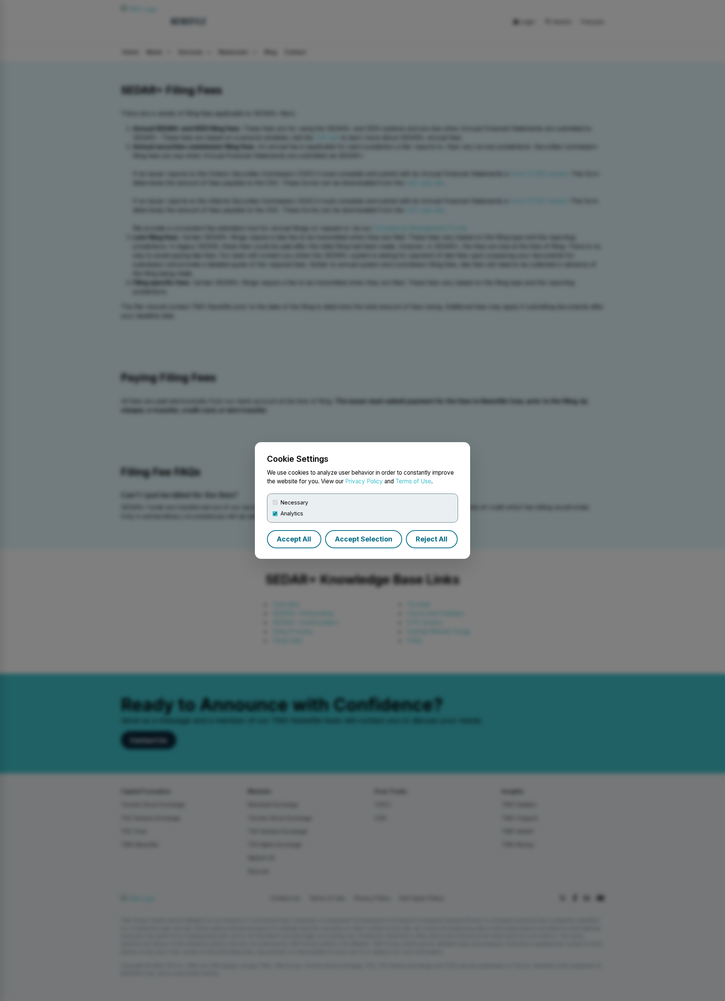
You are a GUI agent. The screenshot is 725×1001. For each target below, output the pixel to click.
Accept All (294, 539)
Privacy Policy (364, 481)
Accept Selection (363, 539)
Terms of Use (413, 481)
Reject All (431, 539)
